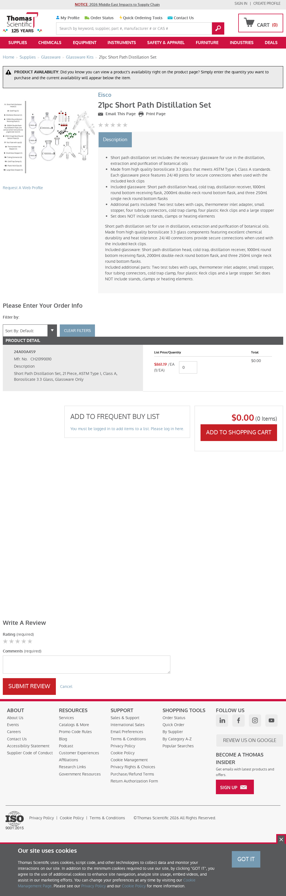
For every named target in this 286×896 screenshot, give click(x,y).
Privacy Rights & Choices (133, 767)
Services (66, 718)
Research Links (72, 767)
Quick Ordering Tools (143, 18)
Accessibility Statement (28, 746)
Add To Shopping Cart (238, 432)
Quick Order (173, 725)
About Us (15, 718)
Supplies (17, 42)
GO (218, 28)
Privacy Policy (123, 746)
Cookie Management (129, 760)
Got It (246, 859)
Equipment (84, 42)
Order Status (102, 18)
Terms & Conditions (128, 739)
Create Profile (266, 3)
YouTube (271, 720)
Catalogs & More (74, 725)
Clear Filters (77, 330)
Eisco (104, 95)
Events (13, 725)
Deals (271, 42)
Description (115, 139)
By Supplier (173, 731)
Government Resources (80, 774)
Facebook (238, 720)
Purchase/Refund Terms (132, 774)
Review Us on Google (249, 740)
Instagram (255, 720)
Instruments (122, 42)
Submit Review (29, 686)
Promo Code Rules (75, 731)
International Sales (128, 725)
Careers (14, 731)
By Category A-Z (177, 739)
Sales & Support (125, 718)
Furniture (207, 42)
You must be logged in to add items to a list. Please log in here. (127, 429)
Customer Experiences (79, 753)
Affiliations (68, 760)
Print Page (155, 114)
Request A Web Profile (23, 188)
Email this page (120, 114)
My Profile (69, 18)
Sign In (241, 3)
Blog (63, 739)
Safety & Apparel (166, 42)
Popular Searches (178, 746)
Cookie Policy (123, 753)
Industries (242, 42)
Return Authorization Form (134, 781)
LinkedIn (222, 720)
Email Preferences (127, 731)
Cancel (66, 686)
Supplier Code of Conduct (30, 753)
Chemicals (49, 42)
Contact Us (184, 18)
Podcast (66, 746)
